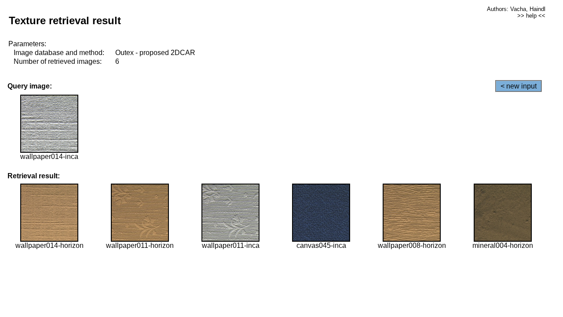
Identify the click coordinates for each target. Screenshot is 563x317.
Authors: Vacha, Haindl (516, 9)
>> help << (531, 15)
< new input (519, 86)
